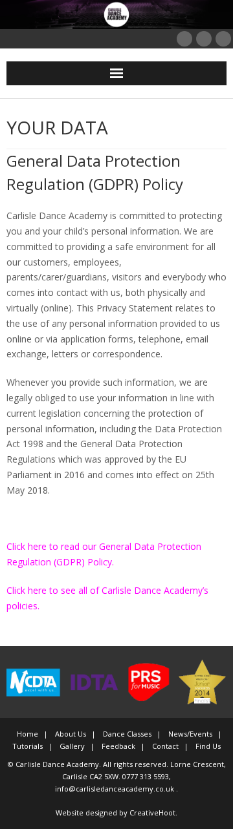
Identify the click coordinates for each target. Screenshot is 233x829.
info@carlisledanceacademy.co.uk (115, 788)
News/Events (190, 734)
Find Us (208, 746)
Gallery (72, 746)
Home (27, 734)
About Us (70, 734)
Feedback (118, 746)
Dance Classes (127, 734)
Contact (165, 746)
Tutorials (27, 746)
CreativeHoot (152, 812)
